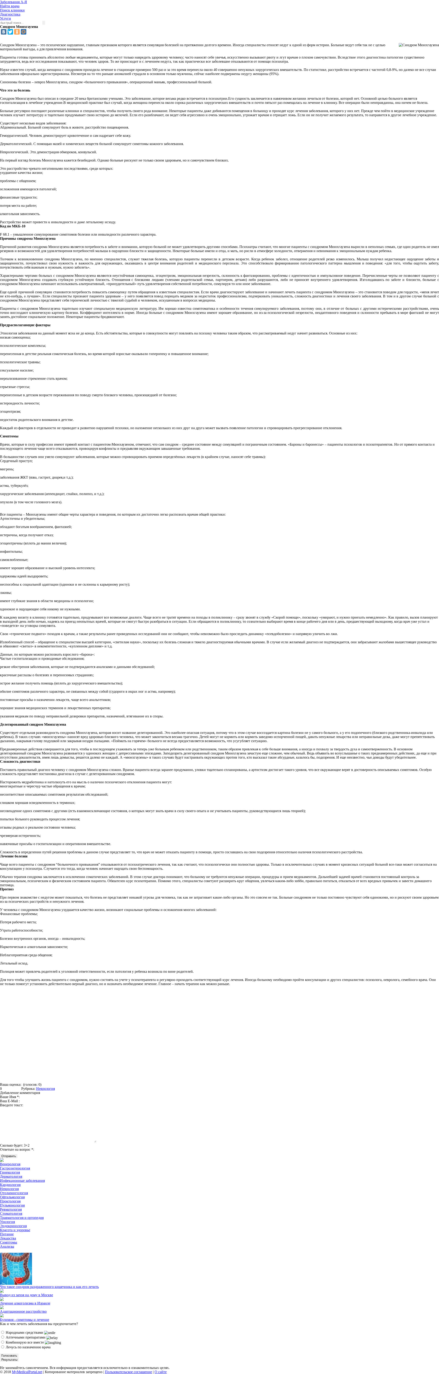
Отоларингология (14, 1193)
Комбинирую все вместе (25, 1342)
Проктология (10, 1201)
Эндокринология (13, 1226)
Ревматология (11, 1209)
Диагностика (10, 14)
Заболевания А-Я (13, 2)
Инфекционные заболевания (22, 1181)
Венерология (10, 1164)
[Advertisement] (219, 1036)
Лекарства (8, 1238)
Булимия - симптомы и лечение (24, 1320)
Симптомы (8, 1242)
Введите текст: (11, 1105)
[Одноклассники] (17, 32)
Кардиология (10, 1185)
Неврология (45, 1089)
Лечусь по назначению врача (28, 1347)
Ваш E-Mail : (10, 1101)
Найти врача (9, 6)
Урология (7, 1222)
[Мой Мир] (23, 32)
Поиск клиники (12, 10)
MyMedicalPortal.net (27, 1372)
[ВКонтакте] (3, 32)
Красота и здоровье (15, 1230)
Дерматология (11, 1176)
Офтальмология (12, 1197)
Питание (7, 1234)
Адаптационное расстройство (23, 1311)
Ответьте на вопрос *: (17, 1149)
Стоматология (11, 1213)
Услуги (5, 18)
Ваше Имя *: (10, 1097)
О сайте (161, 1372)
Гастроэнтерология (15, 1168)
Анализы (7, 1246)
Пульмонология (12, 1205)
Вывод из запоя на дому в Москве (26, 1295)
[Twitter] (10, 32)
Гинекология (10, 1172)
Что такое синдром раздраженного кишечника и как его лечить (49, 1287)
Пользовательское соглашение (128, 1372)
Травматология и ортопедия (22, 1218)
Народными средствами (24, 1332)
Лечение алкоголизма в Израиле (25, 1303)
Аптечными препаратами (25, 1337)
